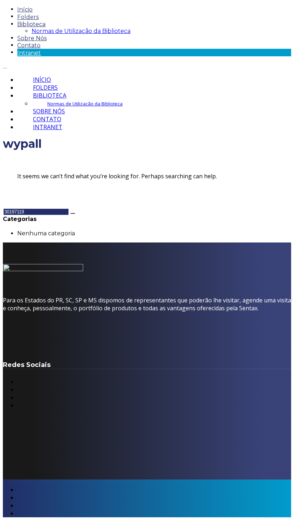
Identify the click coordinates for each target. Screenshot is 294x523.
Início (25, 9)
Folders (28, 17)
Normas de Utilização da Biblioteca (81, 31)
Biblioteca (31, 24)
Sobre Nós (32, 38)
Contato (29, 45)
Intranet (29, 53)
